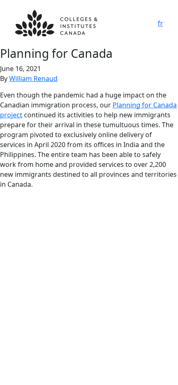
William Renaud (33, 78)
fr (160, 23)
